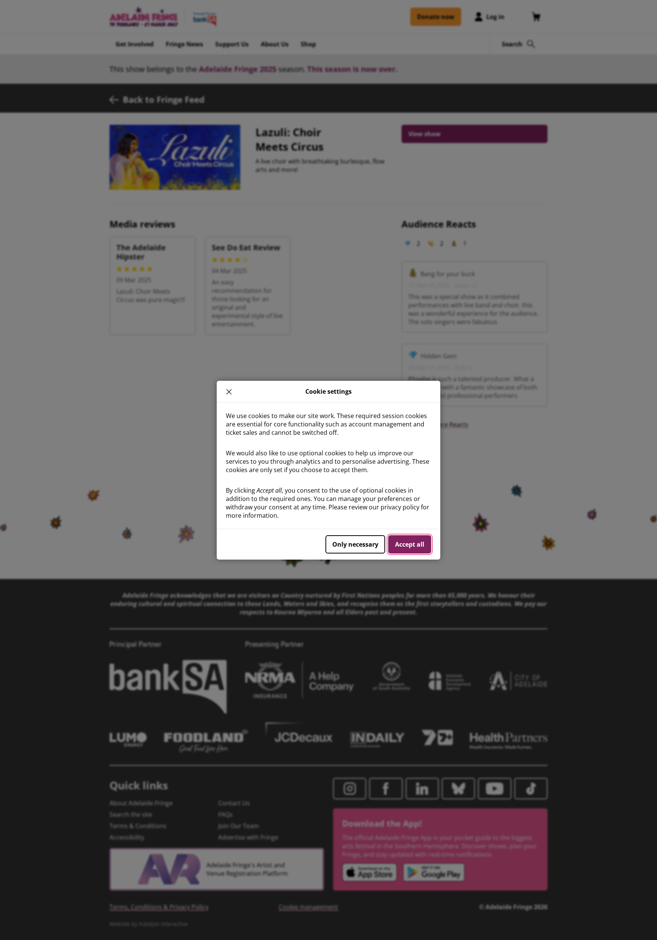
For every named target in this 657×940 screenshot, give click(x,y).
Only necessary (355, 544)
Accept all (409, 544)
